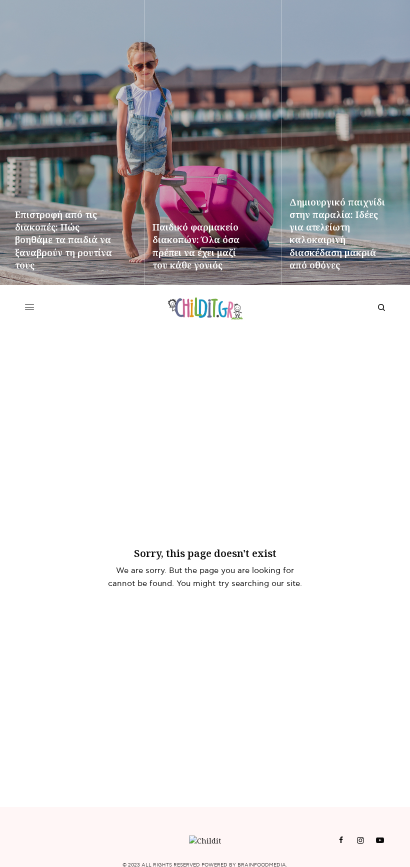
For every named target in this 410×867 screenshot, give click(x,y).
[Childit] (205, 307)
